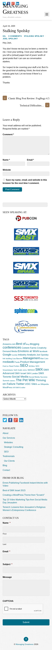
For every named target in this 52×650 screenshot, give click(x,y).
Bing (27, 344)
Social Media (20, 376)
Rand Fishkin (14, 366)
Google (7, 354)
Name (6, 160)
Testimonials (9, 456)
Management (31, 358)
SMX (39, 369)
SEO (24, 365)
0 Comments (15, 36)
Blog (5, 465)
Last (5, 544)
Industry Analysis (27, 354)
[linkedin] (21, 420)
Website (7, 170)
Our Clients (9, 461)
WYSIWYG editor (19, 388)
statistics (12, 380)
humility (14, 355)
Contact (6, 470)
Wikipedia (45, 384)
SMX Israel (20, 373)
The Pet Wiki (25, 380)
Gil (4, 36)
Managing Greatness (24, 644)
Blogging (34, 344)
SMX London (32, 373)
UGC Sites (31, 384)
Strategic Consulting (13, 447)
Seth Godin (18, 370)
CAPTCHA (8, 601)
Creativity (42, 347)
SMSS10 (31, 370)
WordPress (8, 387)
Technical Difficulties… (34, 105)
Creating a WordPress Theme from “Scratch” (24, 495)
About (5, 433)
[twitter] (5, 420)
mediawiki (8, 361)
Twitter (20, 383)
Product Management (32, 361)
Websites (8, 442)
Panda (17, 362)
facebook (43, 351)
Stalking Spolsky (16, 30)
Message (7, 577)
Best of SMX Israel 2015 (14, 490)
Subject (7, 564)
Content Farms (29, 348)
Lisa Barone (17, 358)
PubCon (6, 366)
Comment (8, 134)
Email (30, 160)
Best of (20, 344)
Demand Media (10, 351)
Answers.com (9, 344)
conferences (12, 347)
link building (7, 359)
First (5, 534)
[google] (16, 420)
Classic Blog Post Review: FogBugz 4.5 (26, 98)
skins (25, 370)
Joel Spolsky (10, 39)
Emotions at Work (28, 351)
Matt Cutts (44, 359)
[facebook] (10, 420)
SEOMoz (32, 366)
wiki (39, 384)
